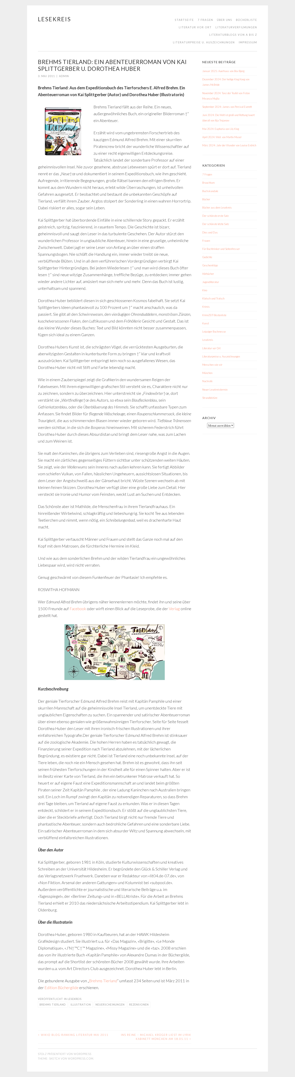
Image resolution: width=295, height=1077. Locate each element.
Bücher (206, 199)
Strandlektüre (209, 397)
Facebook (78, 608)
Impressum (248, 42)
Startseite (184, 19)
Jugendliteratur (210, 282)
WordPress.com (80, 1058)
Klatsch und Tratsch (213, 298)
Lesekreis (54, 19)
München (207, 373)
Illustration (80, 1004)
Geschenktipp (210, 265)
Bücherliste (246, 19)
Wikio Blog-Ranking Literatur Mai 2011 (73, 1034)
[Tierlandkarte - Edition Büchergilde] (114, 652)
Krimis (206, 306)
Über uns (224, 19)
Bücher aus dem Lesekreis (217, 207)
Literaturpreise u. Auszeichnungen (204, 42)
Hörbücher (208, 273)
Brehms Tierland (103, 980)
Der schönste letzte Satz (215, 224)
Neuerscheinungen (110, 1004)
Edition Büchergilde (61, 987)
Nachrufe (207, 381)
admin (64, 76)
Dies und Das (210, 232)
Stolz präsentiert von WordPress (64, 1054)
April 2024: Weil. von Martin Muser (222, 137)
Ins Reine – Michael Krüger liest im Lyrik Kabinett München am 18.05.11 (156, 1036)
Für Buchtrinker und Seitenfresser (221, 248)
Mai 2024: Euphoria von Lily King (220, 128)
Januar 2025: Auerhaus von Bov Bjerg (223, 71)
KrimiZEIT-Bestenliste (214, 315)
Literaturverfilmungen (236, 27)
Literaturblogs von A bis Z (233, 34)
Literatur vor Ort (195, 27)
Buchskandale (210, 191)
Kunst (205, 323)
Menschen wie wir (212, 364)
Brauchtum (208, 182)
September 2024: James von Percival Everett (227, 106)
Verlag (174, 608)
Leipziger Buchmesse (214, 331)
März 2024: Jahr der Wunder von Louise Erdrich (229, 145)
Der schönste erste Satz (215, 215)
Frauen (206, 240)
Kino (204, 290)
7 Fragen (205, 19)
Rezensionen (139, 1004)
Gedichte (207, 257)
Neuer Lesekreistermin (215, 389)
